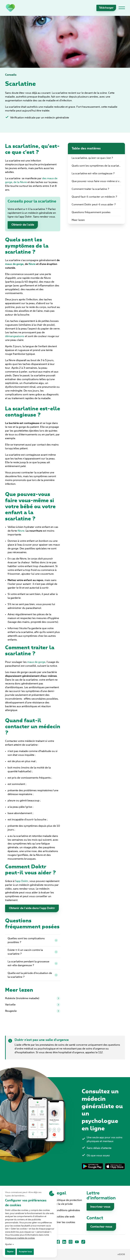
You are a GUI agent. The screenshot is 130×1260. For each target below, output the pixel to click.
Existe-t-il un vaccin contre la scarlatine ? (25, 952)
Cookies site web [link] (64, 1216)
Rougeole (11, 1011)
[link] (10, 8)
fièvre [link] (21, 531)
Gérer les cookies (64, 1222)
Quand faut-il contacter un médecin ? (94, 197)
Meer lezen (78, 220)
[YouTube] (77, 1242)
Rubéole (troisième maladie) (22, 998)
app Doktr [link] (22, 881)
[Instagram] (70, 1242)
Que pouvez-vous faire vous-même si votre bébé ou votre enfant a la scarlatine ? (98, 181)
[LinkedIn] (64, 1242)
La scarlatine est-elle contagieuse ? (93, 173)
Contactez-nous (101, 1226)
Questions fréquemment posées (91, 212)
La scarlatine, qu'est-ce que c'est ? (92, 158)
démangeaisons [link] (14, 336)
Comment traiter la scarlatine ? (90, 189)
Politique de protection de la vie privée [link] (68, 1202)
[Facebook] (58, 1242)
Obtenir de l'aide (22, 224)
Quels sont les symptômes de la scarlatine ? (98, 165)
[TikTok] (83, 1242)
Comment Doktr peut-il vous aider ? (94, 204)
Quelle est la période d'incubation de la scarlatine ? (30, 975)
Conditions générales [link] (67, 1210)
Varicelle (10, 1004)
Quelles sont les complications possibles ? (26, 940)
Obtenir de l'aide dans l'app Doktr (32, 908)
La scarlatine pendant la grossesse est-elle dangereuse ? (28, 963)
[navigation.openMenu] (122, 8)
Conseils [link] (10, 74)
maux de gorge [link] (36, 662)
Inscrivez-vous (100, 1206)
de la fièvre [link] (20, 182)
